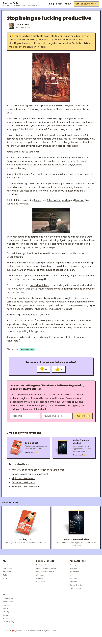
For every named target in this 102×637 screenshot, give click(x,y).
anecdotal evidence (77, 320)
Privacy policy (8, 622)
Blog (51, 3)
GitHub (5, 615)
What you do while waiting (26, 486)
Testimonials (8, 602)
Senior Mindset (76, 568)
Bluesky (6, 612)
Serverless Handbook (45, 571)
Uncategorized (27, 349)
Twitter (5, 608)
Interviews (7, 571)
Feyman (79, 200)
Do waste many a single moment (30, 474)
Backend (73, 581)
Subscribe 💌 (83, 415)
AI (70, 575)
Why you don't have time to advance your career (38, 469)
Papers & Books (76, 588)
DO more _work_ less (23, 482)
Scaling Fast (41, 565)
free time (80, 243)
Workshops (41, 581)
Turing (10, 203)
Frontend (73, 578)
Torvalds (23, 203)
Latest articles (8, 565)
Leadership (74, 571)
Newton (66, 200)
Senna (37, 200)
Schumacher (54, 200)
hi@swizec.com (50, 631)
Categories (7, 568)
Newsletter (7, 605)
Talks (5, 575)
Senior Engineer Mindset (46, 568)
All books (40, 575)
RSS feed (6, 578)
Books (59, 3)
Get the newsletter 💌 (86, 3)
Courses (39, 578)
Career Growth (76, 585)
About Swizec (8, 598)
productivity (44, 122)
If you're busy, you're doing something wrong (69, 183)
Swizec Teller (21, 4)
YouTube (6, 618)
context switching (39, 285)
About (68, 3)
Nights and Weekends (23, 478)
